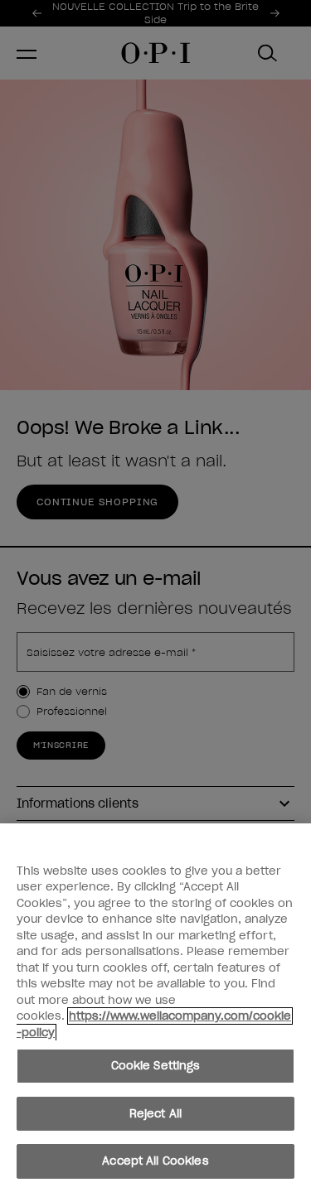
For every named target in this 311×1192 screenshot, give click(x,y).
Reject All (155, 1114)
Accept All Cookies (155, 1161)
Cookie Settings (156, 1066)
